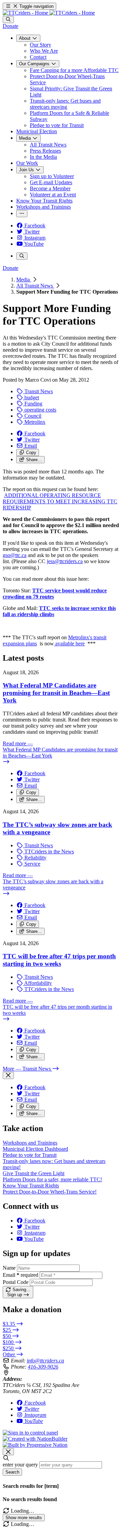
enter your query (20, 1464)
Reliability (34, 857)
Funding (32, 403)
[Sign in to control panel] (30, 1433)
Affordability (37, 983)
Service (31, 864)
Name (9, 1268)
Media (23, 279)
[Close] (8, 1075)
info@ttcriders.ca (45, 1360)
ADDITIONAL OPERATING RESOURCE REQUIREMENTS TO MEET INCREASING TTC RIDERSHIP (60, 501)
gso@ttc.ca (14, 555)
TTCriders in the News (48, 851)
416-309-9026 (43, 1367)
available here (69, 643)
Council (32, 416)
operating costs (39, 410)
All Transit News (35, 286)
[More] (21, 213)
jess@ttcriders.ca (65, 561)
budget (31, 397)
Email (20, 1275)
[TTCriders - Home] (49, 13)
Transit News (38, 391)
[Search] (8, 19)
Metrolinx (34, 422)
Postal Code (15, 1282)
